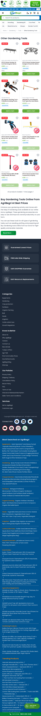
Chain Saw (5, 455)
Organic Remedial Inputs (10, 505)
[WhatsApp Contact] (36, 699)
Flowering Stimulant (8, 545)
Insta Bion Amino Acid (9, 685)
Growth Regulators (8, 325)
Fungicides (6, 479)
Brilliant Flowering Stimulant (11, 698)
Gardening (12, 30)
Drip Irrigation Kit (17, 524)
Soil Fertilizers (18, 493)
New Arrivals (6, 347)
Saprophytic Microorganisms (11, 669)
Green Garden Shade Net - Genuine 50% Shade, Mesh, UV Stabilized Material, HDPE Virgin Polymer (20, 652)
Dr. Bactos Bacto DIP (9, 705)
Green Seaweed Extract (10, 667)
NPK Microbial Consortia (10, 680)
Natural (18, 512)
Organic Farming (7, 310)
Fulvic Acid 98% (33, 692)
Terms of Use (6, 390)
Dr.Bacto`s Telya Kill (29, 698)
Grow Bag (11, 22)
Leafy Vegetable (22, 516)
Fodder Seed (20, 529)
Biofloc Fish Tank (7, 451)
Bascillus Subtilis (7, 701)
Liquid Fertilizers (7, 493)
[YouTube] (4, 428)
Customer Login (7, 408)
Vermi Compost (29, 503)
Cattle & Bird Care (8, 322)
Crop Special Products (9, 484)
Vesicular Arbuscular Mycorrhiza (12, 662)
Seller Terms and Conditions (11, 396)
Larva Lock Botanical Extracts (11, 710)
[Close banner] (2, 2)
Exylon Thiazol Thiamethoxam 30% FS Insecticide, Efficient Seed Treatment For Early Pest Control (18, 553)
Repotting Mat (7, 470)
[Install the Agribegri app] (20, 4)
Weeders (29, 446)
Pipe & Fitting (6, 524)
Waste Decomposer (16, 503)
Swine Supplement (27, 533)
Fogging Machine (32, 453)
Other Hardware (16, 458)
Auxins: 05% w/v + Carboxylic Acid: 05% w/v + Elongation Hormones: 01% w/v (17, 675)
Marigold (32, 516)
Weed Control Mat (8, 453)
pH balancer (20, 540)
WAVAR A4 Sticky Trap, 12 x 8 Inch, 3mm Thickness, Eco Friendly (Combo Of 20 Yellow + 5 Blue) (20, 591)
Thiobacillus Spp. (9, 694)
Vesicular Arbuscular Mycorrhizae (26, 701)
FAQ (3, 387)
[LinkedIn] (23, 421)
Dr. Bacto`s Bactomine (25, 703)
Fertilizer (19, 465)
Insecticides (19, 477)
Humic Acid (29, 540)
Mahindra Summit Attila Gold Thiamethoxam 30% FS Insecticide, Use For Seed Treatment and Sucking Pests (19, 567)
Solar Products (20, 453)
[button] (10, 58)
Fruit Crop (25, 514)
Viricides (30, 501)
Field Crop (5, 514)
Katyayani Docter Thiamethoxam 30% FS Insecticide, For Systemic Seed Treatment (19, 560)
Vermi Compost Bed (26, 449)
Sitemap (5, 365)
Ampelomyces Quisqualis (10, 707)
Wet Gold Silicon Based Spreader (13, 687)
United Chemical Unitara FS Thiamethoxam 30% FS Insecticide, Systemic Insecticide (19, 574)
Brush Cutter (21, 446)
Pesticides (26, 465)
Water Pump (6, 449)
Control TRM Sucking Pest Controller (14, 692)
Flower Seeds (17, 472)
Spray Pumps (15, 463)
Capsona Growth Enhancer (11, 712)
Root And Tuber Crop (9, 516)
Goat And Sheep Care (29, 531)
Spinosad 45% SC (25, 667)
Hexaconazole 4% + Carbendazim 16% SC (16, 696)
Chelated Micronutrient (22, 496)
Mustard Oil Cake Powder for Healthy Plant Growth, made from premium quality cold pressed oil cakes (19, 646)
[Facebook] (16, 421)
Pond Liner (15, 449)
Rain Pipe (27, 524)
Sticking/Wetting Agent (28, 479)
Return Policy (6, 384)
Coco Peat (32, 22)
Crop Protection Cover (17, 455)
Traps (25, 458)
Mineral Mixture (30, 529)
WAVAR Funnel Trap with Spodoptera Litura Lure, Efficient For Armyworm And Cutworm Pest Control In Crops (20, 605)
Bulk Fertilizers (28, 493)
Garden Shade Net (8, 467)
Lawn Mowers (25, 463)
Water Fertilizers (7, 496)
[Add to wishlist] (17, 43)
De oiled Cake (6, 472)
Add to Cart (10, 74)
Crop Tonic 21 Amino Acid (28, 665)
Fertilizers (5, 307)
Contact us (6, 344)
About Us (5, 335)
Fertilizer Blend (27, 472)
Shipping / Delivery (8, 378)
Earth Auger (6, 458)
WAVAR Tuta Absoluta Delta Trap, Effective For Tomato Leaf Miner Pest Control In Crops (17, 621)
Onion (24, 512)
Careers (5, 341)
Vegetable (11, 512)
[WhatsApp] (24, 428)
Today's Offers (7, 350)
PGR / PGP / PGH (7, 543)
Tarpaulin (5, 446)
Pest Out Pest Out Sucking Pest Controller (18, 678)
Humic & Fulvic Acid (20, 543)
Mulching (13, 446)
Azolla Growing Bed (29, 451)
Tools (19, 30)
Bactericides (15, 479)
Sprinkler (13, 521)
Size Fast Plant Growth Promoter (13, 682)
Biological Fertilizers (16, 489)
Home (4, 30)
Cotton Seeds (31, 512)
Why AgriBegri (6, 338)
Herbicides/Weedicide (31, 477)
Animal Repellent (7, 481)
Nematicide (18, 481)
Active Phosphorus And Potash (12, 671)
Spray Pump (31, 444)
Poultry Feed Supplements (11, 533)
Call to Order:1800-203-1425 (9, 9)
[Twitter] (30, 421)
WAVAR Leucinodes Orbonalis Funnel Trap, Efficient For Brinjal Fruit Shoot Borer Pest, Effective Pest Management (20, 613)
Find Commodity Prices (10, 356)
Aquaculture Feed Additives (11, 531)
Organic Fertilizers (25, 491)
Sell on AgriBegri (7, 405)
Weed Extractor (12, 26)
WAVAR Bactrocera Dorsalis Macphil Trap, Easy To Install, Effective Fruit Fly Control (18, 598)
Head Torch (18, 451)
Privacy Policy (6, 374)
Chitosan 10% (23, 685)
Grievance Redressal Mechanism (13, 393)
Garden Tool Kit (33, 26)
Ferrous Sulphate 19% (9, 703)
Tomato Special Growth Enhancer (13, 689)
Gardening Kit (21, 22)
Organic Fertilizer (20, 501)
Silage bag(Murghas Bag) (10, 535)
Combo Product (28, 481)
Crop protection (7, 304)
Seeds (4, 316)
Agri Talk (5, 353)
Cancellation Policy (8, 381)
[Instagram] (18, 428)
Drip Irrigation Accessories (25, 521)
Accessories (6, 465)
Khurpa (22, 26)
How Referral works (8, 359)
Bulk (3, 313)
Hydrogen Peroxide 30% (10, 665)
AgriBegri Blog (6, 362)
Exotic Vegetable (15, 514)
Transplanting (33, 467)
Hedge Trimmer (32, 455)
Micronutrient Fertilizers (10, 491)
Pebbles (33, 463)
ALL (3, 22)
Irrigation (5, 319)
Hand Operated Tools (19, 444)
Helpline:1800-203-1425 (27, 9)
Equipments (6, 298)
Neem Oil (5, 503)
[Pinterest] (11, 428)
